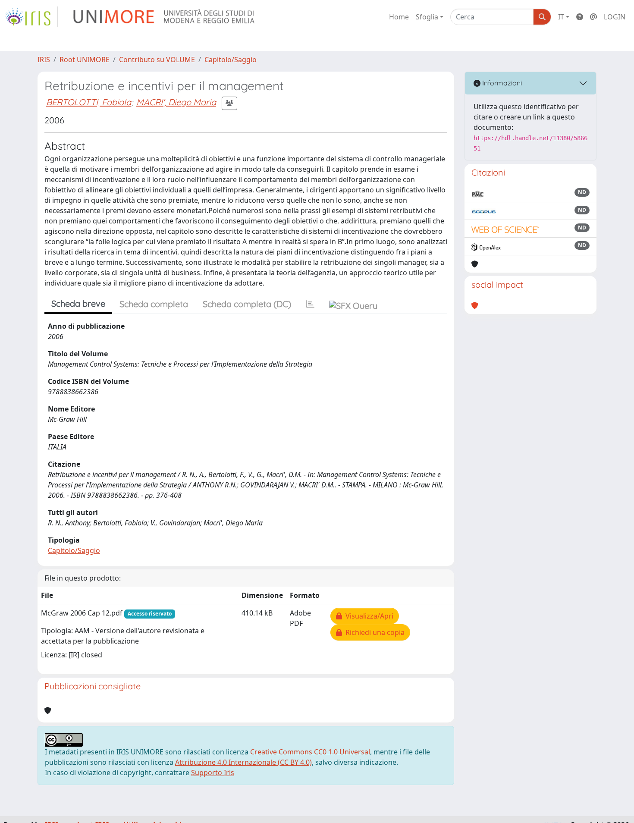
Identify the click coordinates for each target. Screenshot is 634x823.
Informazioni (501, 83)
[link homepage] (31, 16)
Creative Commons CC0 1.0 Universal (310, 752)
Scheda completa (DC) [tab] (247, 303)
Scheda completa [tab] (153, 303)
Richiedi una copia (373, 632)
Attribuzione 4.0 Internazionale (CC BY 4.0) (243, 762)
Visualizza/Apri (367, 616)
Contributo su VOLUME (157, 59)
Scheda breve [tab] (78, 303)
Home (399, 17)
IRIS (44, 59)
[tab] (310, 304)
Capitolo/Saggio (230, 59)
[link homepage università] (164, 16)
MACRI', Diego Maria (176, 102)
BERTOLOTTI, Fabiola (88, 102)
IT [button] (561, 17)
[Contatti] (593, 16)
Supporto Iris (212, 772)
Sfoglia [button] (427, 17)
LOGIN (614, 17)
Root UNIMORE (85, 59)
